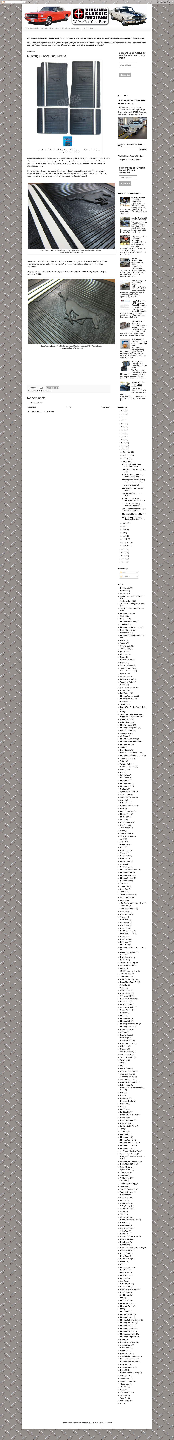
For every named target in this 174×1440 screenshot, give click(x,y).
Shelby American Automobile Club (132, 596)
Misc (122, 1309)
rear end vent (125, 1068)
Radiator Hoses (126, 881)
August (125, 523)
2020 (123, 427)
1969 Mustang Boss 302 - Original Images (138, 283)
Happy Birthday (126, 1010)
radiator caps (125, 1401)
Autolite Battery (125, 722)
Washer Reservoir (127, 1192)
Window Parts (125, 764)
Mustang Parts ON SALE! (129, 1024)
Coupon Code (125, 646)
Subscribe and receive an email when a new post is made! (132, 55)
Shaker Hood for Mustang (129, 1373)
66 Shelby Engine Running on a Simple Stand (138, 200)
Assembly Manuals (127, 1077)
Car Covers (124, 911)
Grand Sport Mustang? (130, 485)
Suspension (124, 633)
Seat (122, 712)
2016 (123, 440)
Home (69, 407)
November (127, 455)
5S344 (122, 1211)
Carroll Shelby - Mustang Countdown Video (131, 465)
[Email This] (47, 387)
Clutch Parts (124, 850)
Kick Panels (124, 778)
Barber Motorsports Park (129, 1220)
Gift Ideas (123, 769)
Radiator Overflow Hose (129, 1362)
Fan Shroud (124, 1270)
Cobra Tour (124, 1231)
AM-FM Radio (125, 719)
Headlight (124, 936)
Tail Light (123, 704)
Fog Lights (124, 1278)
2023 (123, 417)
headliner (123, 1200)
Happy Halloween (127, 1120)
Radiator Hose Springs (128, 1359)
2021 (123, 424)
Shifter (122, 884)
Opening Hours (126, 1345)
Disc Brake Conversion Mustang (132, 1248)
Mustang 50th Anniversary (129, 627)
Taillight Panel (125, 1178)
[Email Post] (41, 387)
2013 (123, 449)
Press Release (125, 1353)
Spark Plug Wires (126, 1381)
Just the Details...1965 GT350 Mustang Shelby (137, 261)
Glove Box (124, 1118)
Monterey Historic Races (129, 870)
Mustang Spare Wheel (128, 1334)
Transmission (125, 828)
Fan (121, 1107)
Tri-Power (124, 1387)
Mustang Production (127, 1331)
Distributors (124, 925)
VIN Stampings (125, 1392)
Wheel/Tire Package (127, 797)
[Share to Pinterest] (57, 387)
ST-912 (38, 274)
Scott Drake (124, 825)
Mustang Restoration (128, 622)
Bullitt (122, 1093)
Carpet (122, 988)
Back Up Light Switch (128, 979)
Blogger (109, 1422)
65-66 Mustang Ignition (128, 971)
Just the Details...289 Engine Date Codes (139, 219)
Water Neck (124, 1195)
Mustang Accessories (128, 696)
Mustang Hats (125, 1021)
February (126, 542)
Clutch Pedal (125, 991)
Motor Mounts (125, 1137)
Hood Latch (124, 939)
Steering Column (126, 758)
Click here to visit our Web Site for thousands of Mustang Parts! (52, 28)
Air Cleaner (124, 736)
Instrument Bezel (126, 679)
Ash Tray (123, 842)
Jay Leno (123, 1132)
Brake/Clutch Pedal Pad (129, 982)
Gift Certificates (125, 1284)
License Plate (125, 814)
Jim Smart (124, 864)
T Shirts (123, 761)
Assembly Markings (127, 1080)
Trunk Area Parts (126, 682)
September (127, 462)
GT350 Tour (124, 676)
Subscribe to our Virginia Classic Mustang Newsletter (132, 170)
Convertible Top (126, 660)
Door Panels (125, 856)
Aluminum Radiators (127, 909)
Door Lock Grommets (128, 999)
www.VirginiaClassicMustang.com (69, 152)
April (124, 536)
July (124, 526)
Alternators (124, 906)
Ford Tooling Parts (127, 934)
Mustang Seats (125, 786)
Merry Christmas (126, 725)
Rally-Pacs (124, 1364)
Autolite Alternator (126, 977)
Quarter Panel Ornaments (129, 1161)
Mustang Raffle (125, 783)
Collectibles (124, 1098)
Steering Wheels (126, 665)
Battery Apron (125, 1085)
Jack (122, 1129)
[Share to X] (52, 387)
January (126, 545)
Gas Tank (123, 654)
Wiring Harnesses (126, 671)
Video (122, 831)
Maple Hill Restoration (128, 739)
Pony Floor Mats (46, 391)
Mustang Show (125, 613)
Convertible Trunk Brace (129, 1236)
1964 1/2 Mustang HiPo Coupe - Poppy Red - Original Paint (132, 715)
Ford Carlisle (125, 1112)
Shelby (122, 591)
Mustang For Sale (126, 699)
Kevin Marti (124, 942)
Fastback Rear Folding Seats (131, 753)
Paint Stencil (125, 1348)
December (127, 452)
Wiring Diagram (126, 897)
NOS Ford (124, 1340)
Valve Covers (125, 795)
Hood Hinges (125, 1292)
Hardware (124, 1013)
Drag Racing (125, 1253)
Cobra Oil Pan (125, 914)
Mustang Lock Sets (127, 1145)
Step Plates (124, 886)
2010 (123, 556)
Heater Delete (125, 1287)
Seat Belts (124, 789)
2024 (123, 414)
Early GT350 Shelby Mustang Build (133, 707)
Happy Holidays (126, 630)
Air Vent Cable (125, 1217)
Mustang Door (125, 1018)
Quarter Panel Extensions (129, 1356)
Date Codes (124, 923)
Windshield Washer (127, 965)
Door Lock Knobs (126, 1101)
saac (122, 1404)
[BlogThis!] (49, 387)
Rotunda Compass (127, 1367)
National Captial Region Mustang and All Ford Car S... (134, 499)
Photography (125, 1351)
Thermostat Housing (127, 963)
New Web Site (125, 1029)
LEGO (122, 1298)
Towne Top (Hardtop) (128, 1184)
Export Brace (125, 1002)
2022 (123, 420)
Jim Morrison (125, 1295)
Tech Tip (123, 892)
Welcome (123, 1395)
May (124, 533)
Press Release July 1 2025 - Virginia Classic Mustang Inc (138, 303)
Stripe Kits (124, 1049)
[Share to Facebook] (55, 387)
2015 (123, 443)
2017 (123, 436)
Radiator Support (126, 1041)
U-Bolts (123, 1390)
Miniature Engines (127, 1306)
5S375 (122, 1214)
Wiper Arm (124, 1398)
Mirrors (122, 1016)
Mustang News (125, 744)
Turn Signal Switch (127, 895)
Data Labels (124, 1242)
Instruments (124, 775)
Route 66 (123, 1370)
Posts (123, 573)
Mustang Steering (126, 878)
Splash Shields (125, 1170)
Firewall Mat (124, 1273)
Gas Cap (123, 1281)
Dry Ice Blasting (126, 1259)
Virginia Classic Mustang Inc (130, 160)
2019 (123, 430)
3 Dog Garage (125, 1206)
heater (122, 657)
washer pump (125, 1203)
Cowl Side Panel (126, 1239)
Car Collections (126, 1228)
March (125, 539)
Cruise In (123, 917)
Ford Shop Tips (126, 1004)
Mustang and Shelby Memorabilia (132, 636)
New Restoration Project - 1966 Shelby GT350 (137, 384)
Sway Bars (124, 889)
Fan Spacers (125, 861)
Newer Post (32, 407)
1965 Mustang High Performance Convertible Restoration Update (138, 239)
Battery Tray (124, 803)
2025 (123, 411)
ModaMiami (124, 1312)
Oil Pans (123, 1032)
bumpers (123, 900)
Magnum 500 (125, 1300)
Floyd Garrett (125, 1275)
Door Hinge (124, 928)
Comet (122, 1234)
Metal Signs (124, 817)
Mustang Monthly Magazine (130, 742)
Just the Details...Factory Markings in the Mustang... (133, 505)
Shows (122, 616)
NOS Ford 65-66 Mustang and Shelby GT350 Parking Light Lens (139, 343)
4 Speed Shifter (126, 1209)
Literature (123, 619)
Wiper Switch (125, 1198)
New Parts (124, 588)
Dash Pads (124, 920)
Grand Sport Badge (127, 1007)
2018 (123, 433)
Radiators (124, 702)
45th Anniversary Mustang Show (132, 903)
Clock (122, 847)
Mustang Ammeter (127, 1317)
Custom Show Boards (128, 806)
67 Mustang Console (128, 1071)
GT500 (122, 685)
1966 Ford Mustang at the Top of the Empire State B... (134, 510)
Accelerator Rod (126, 1074)
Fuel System (124, 693)
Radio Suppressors (127, 1043)
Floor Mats (37, 391)
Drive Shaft (124, 1256)
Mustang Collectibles (128, 1323)
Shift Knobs (124, 1046)
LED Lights (124, 1134)
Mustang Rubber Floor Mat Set (133, 514)
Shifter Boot (124, 1376)
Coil (121, 1095)
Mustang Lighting (126, 875)
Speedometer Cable (127, 792)
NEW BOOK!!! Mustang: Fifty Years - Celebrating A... (132, 476)
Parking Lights (125, 1035)
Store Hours (124, 1172)
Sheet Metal (124, 733)
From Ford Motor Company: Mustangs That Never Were (133, 518)
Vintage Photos (126, 1055)
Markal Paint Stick (126, 1303)
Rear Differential (126, 822)
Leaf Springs (125, 867)
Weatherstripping (126, 668)
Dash (122, 808)
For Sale (123, 651)
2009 (123, 559)
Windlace (123, 1060)
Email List (124, 1104)
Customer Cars (125, 601)
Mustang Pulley (126, 1148)
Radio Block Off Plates (128, 1164)
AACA (122, 839)
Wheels (123, 643)
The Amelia (124, 1384)
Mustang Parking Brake (129, 728)
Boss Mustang (125, 750)
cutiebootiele (91, 1422)
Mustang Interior (126, 872)
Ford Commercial (126, 931)
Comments (125, 577)
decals (122, 968)
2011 (123, 553)
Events (122, 1264)
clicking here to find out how (91, 45)
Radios (123, 663)
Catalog (123, 690)
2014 (123, 446)
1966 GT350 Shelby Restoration (132, 604)
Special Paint (125, 1167)
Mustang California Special (130, 1320)
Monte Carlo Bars (126, 1314)
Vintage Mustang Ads (128, 1189)
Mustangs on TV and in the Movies (133, 948)
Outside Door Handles (128, 1154)
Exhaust (123, 674)
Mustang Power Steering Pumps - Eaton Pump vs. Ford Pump (139, 365)
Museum (123, 781)
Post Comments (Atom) (45, 411)
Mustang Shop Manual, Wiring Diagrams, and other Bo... (133, 481)
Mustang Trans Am (127, 1027)
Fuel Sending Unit (127, 811)
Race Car (123, 960)
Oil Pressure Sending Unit (129, 1151)
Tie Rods (123, 1181)
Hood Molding (125, 1123)
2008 (123, 562)
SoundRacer (125, 1378)
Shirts (122, 747)
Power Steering (126, 731)
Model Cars (124, 945)
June (125, 529)
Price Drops (124, 1038)
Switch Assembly (126, 1052)
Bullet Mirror (124, 1225)
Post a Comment (37, 403)
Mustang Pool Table (127, 1328)
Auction (123, 800)
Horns (122, 772)
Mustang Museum (126, 1326)
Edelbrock (124, 1262)
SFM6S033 (124, 624)
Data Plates (124, 1245)
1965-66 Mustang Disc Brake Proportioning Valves (139, 323)
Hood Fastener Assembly (129, 1289)
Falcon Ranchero (126, 1267)
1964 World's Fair (126, 836)
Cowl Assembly (126, 996)
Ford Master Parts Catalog (130, 1115)
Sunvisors (124, 1175)
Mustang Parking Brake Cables (131, 756)
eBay (122, 1063)
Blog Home (88, 28)
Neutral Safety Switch (128, 1342)
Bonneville (124, 845)
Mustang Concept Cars (128, 1143)
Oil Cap (123, 820)
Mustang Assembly (127, 1140)
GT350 (122, 594)
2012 (123, 550)
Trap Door (124, 1186)
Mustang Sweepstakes (128, 1337)
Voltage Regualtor (127, 1057)
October (126, 458)
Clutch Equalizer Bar (128, 767)
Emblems (123, 859)
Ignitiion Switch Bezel (128, 1126)
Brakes (122, 640)
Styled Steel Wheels (127, 688)
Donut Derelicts (126, 1250)
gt (121, 1066)
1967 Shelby (125, 649)
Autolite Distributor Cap (128, 1082)
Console (123, 853)
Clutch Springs (125, 993)
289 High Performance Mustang (132, 609)
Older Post (105, 407)
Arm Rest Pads (125, 974)
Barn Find (124, 1223)
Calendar (123, 985)
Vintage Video (125, 833)
